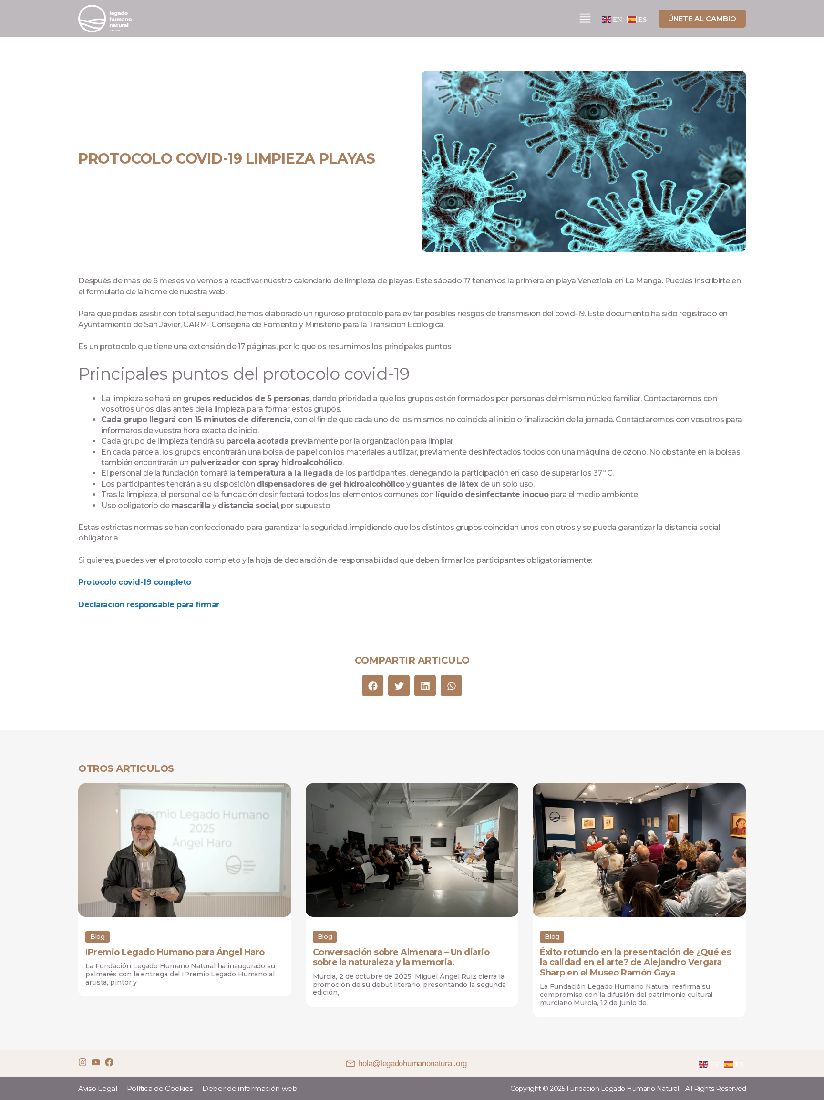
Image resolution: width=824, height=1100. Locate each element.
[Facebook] (109, 1062)
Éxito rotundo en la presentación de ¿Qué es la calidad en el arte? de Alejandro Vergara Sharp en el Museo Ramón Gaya (635, 962)
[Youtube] (96, 1062)
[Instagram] (82, 1062)
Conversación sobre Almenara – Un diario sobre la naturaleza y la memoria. (401, 957)
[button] (372, 685)
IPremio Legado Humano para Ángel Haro (175, 952)
